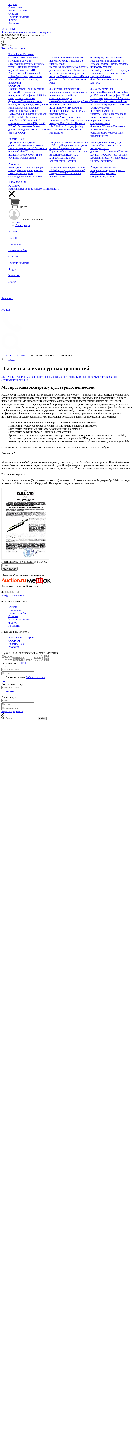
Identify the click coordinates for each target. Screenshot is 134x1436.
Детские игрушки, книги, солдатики (106, 120)
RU (3, 309)
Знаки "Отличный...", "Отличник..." (24, 122)
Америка (13, 646)
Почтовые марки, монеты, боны (107, 129)
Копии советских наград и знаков (63, 98)
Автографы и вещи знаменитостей (65, 119)
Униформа (96, 142)
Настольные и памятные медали (68, 93)
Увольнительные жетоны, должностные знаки (69, 68)
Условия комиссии (19, 619)
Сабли (21, 151)
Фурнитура (67, 107)
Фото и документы (99, 150)
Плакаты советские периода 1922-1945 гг (69, 122)
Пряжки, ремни (58, 57)
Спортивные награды (70, 101)
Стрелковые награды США (65, 175)
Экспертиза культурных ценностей (22, 376)
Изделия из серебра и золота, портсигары (108, 115)
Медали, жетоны (57, 65)
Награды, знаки (26, 157)
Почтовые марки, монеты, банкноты (109, 159)
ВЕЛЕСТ (22, 662)
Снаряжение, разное (102, 176)
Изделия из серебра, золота (107, 62)
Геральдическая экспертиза (60, 376)
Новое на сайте (17, 613)
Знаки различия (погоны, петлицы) (69, 104)
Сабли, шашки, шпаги (21, 57)
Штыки (64, 157)
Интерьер (107, 91)
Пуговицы (104, 70)
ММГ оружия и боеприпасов (21, 93)
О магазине (15, 610)
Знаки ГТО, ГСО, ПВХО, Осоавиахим (27, 125)
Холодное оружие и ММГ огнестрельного (107, 172)
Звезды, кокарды (58, 115)
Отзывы (13, 616)
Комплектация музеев (89, 376)
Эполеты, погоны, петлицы (66, 72)
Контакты (14, 625)
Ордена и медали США (29, 176)
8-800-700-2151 (17, 182)
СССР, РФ (14, 640)
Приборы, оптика (70, 76)
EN (8, 309)
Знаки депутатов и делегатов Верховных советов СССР (28, 129)
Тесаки (63, 154)
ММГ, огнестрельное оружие (62, 159)
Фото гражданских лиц (106, 59)
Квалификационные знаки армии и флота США (25, 173)
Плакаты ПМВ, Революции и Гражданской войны (24, 73)
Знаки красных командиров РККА (23, 109)
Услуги (12, 606)
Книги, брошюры (100, 125)
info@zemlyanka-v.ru (13, 595)
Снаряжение (111, 151)
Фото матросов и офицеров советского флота (110, 104)
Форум (12, 622)
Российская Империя (21, 637)
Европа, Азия (16, 643)
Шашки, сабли (17, 88)
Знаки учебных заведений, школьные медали (65, 90)
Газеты (101, 132)
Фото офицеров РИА (103, 57)
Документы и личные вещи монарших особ (26, 147)
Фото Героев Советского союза (110, 100)
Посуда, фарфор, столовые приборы (66, 128)
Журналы (107, 126)
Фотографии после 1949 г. (108, 98)
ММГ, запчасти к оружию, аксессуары (25, 60)
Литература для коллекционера (106, 134)
